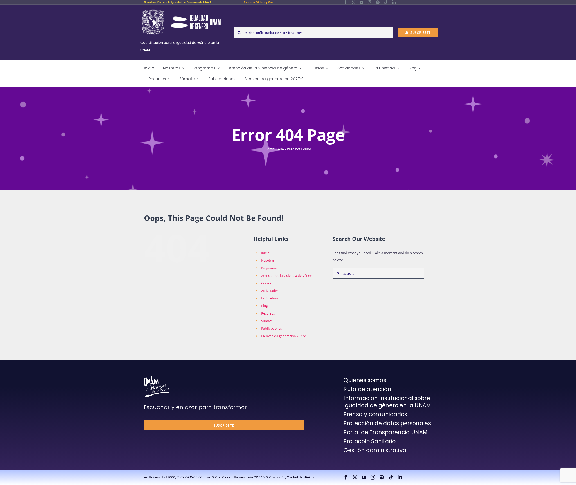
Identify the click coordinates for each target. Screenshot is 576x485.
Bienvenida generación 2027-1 (284, 336)
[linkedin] (394, 2)
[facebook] (345, 2)
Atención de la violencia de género (287, 275)
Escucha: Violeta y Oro (258, 2)
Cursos (266, 283)
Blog (264, 306)
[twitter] (353, 2)
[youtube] (361, 2)
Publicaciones (271, 328)
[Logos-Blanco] (181, 10)
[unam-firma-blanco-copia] (156, 377)
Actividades (270, 290)
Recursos (268, 313)
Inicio (265, 253)
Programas (269, 268)
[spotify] (378, 2)
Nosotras (268, 260)
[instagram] (369, 2)
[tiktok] (386, 2)
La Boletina (269, 298)
